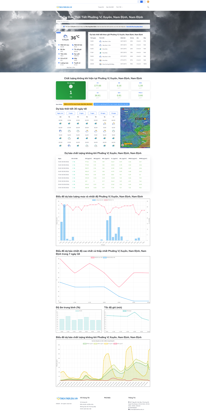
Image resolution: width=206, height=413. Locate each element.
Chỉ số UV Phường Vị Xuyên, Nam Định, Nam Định (79, 104)
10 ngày (103, 113)
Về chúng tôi (83, 402)
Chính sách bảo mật (85, 409)
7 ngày (92, 113)
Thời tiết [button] (119, 7)
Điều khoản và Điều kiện (86, 404)
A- (139, 1)
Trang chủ (101, 7)
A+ (144, 1)
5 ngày (82, 113)
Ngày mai (60, 113)
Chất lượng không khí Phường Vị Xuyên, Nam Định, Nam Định (112, 104)
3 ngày (71, 113)
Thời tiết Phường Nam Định (134, 26)
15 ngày (113, 113)
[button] (148, 7)
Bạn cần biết (110, 7)
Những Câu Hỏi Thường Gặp (88, 406)
